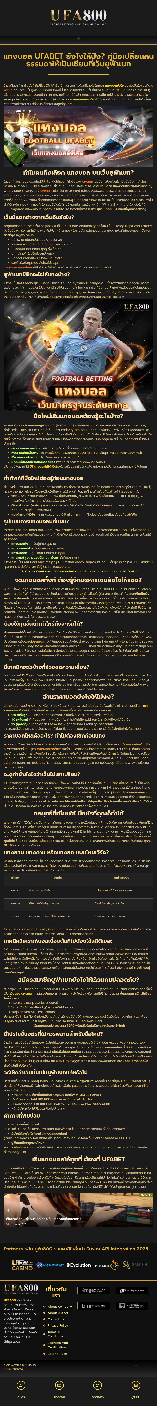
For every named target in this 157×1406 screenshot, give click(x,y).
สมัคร (21, 1397)
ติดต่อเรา (98, 1397)
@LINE (136, 1397)
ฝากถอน (59, 1397)
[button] (78, 39)
